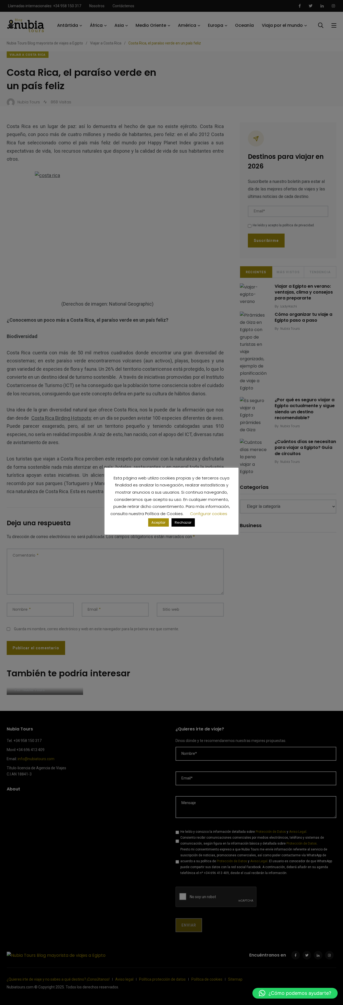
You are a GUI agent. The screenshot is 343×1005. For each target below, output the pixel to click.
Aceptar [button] (158, 522)
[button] (295, 993)
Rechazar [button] (183, 522)
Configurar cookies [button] (208, 513)
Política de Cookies (164, 513)
